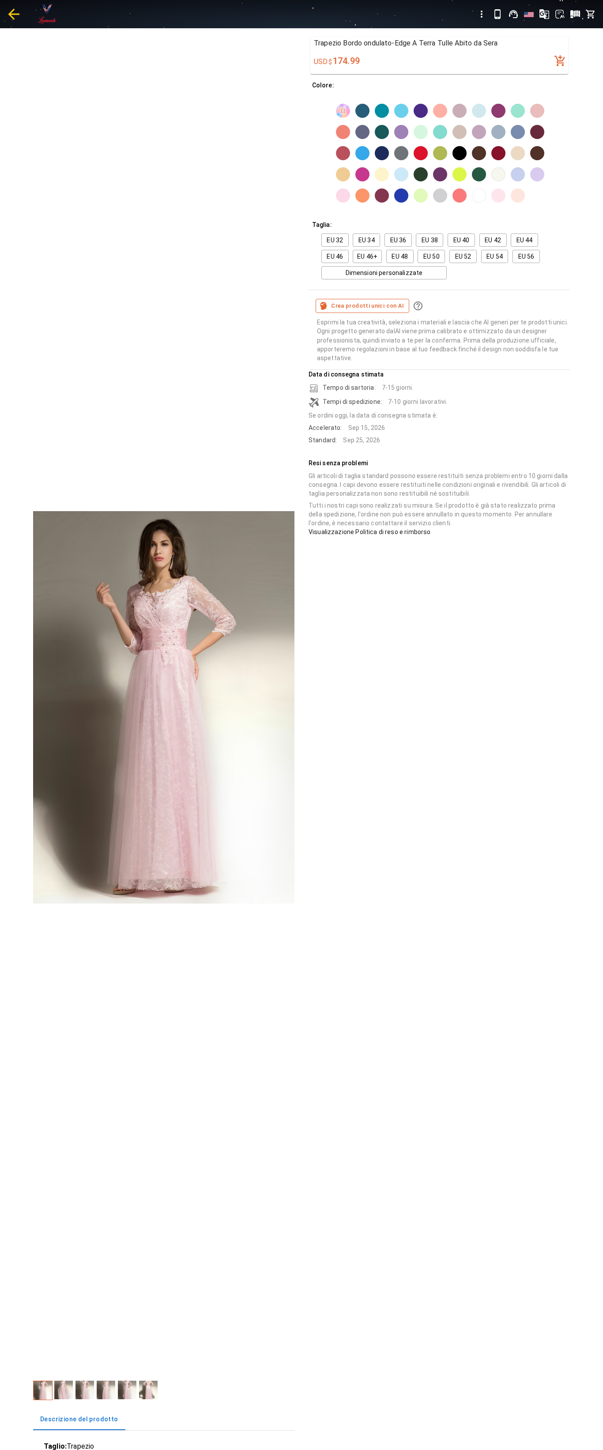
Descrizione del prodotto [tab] (79, 1419)
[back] (14, 14)
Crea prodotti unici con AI (367, 305)
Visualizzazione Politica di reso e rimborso (369, 531)
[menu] (481, 14)
